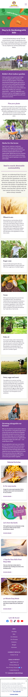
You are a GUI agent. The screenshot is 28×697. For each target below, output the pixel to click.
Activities (14, 647)
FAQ (14, 634)
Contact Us (14, 655)
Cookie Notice (14, 670)
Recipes (14, 645)
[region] (14, 688)
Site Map (14, 631)
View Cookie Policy (17, 691)
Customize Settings (14, 694)
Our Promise (14, 639)
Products (14, 642)
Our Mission (14, 637)
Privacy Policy (14, 665)
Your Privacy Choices (14, 667)
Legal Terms (14, 662)
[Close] (26, 681)
